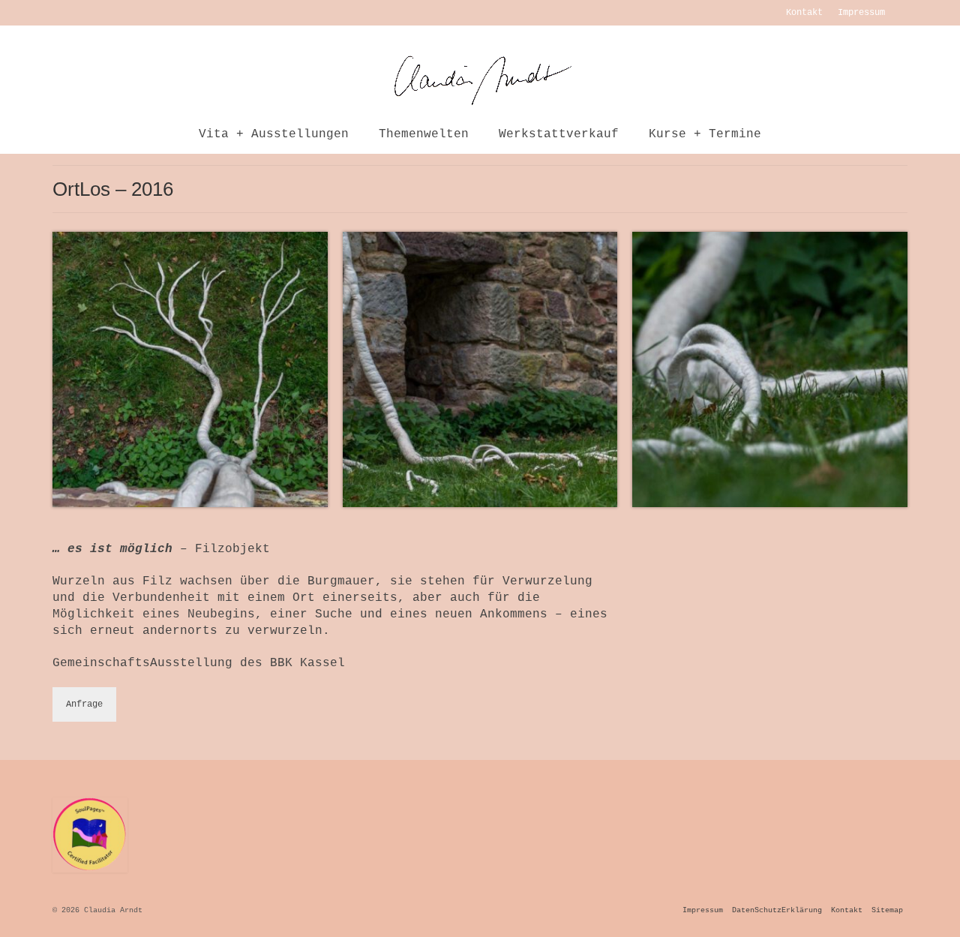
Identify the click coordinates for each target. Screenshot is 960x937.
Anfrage (84, 704)
